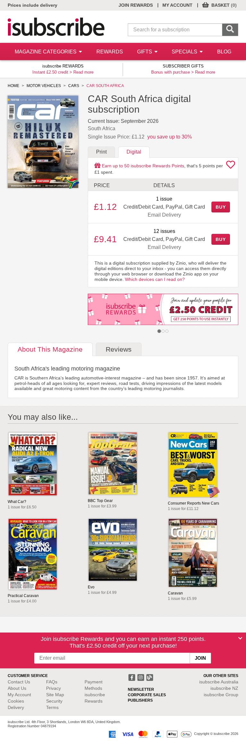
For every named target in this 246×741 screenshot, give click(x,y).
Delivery (16, 707)
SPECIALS (185, 51)
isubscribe (218, 681)
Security (54, 701)
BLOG (224, 51)
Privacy (53, 688)
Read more (83, 72)
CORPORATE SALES (147, 695)
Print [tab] (101, 152)
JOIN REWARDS (136, 5)
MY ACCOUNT (177, 5)
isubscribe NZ (224, 688)
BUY (221, 207)
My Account (19, 694)
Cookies (16, 701)
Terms (52, 707)
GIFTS (145, 51)
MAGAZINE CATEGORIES (46, 51)
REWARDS (109, 51)
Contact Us (19, 681)
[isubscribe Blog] (149, 677)
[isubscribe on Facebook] (132, 677)
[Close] (240, 638)
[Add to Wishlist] (230, 166)
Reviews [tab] (119, 349)
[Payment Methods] (149, 734)
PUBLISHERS (140, 700)
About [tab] (50, 349)
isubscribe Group (221, 694)
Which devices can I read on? (155, 279)
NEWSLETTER (141, 689)
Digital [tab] (134, 152)
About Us (17, 688)
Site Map (55, 694)
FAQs (51, 681)
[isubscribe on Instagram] (141, 677)
